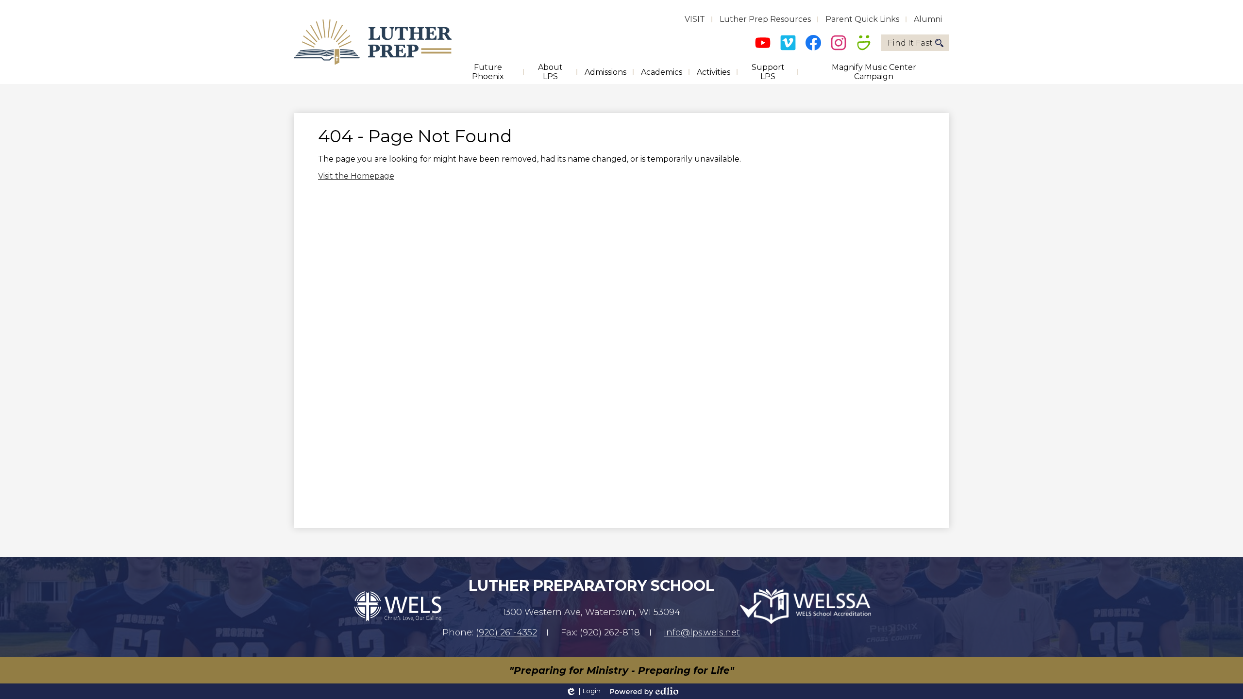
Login (583, 691)
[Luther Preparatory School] (373, 42)
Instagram (838, 42)
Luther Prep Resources (765, 19)
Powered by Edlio (644, 691)
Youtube (762, 42)
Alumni (928, 19)
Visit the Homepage (356, 176)
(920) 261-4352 (506, 632)
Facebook (813, 42)
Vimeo (788, 42)
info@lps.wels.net (702, 632)
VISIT (695, 19)
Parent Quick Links (862, 19)
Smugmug (863, 42)
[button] (488, 72)
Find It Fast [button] (910, 43)
